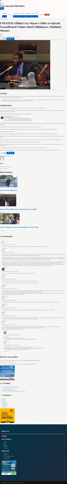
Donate (5, 454)
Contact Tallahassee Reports (9, 456)
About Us (34, 13)
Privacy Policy (6, 458)
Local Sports (6, 448)
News (4, 13)
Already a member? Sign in (12, 362)
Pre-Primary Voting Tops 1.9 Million (9, 389)
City (3, 402)
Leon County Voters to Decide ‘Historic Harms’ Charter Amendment (14, 391)
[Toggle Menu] (4, 16)
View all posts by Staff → (4, 168)
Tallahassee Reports (10, 482)
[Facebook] (0, 3)
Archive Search (6, 453)
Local (4, 399)
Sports (21, 13)
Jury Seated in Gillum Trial (8, 190)
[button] (5, 13)
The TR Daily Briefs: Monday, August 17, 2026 (10, 387)
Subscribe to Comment (4, 362)
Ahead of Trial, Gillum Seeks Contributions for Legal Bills (18, 209)
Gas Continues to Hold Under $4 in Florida (10, 390)
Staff (2, 36)
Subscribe (47, 14)
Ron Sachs (11, 155)
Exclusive (6, 18)
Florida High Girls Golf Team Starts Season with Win (11, 386)
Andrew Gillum (2, 18)
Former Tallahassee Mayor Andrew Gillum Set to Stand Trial (19, 227)
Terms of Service (7, 457)
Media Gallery (5, 404)
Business (15, 13)
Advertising (41, 14)
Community (28, 13)
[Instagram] (3, 3)
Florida (4, 400)
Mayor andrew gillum (5, 155)
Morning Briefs (5, 403)
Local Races (10, 14)
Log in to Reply (4, 248)
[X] (1, 3)
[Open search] (2, 8)
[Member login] (0, 10)
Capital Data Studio (22, 482)
